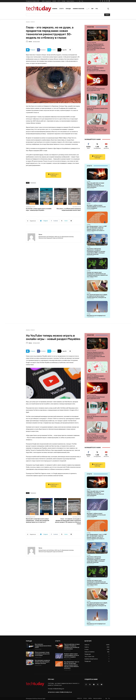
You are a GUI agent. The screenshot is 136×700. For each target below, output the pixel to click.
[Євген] (27, 42)
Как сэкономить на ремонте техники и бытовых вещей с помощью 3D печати (42, 662)
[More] (70, 49)
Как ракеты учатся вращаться (96, 315)
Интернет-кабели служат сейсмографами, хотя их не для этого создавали (96, 207)
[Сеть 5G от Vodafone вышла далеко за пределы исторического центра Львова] (97, 59)
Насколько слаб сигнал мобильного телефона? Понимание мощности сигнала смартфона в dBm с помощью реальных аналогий (96, 251)
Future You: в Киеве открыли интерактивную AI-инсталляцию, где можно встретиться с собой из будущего (97, 130)
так (88, 143)
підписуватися (106, 143)
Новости (33, 21)
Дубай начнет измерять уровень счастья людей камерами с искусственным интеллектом (74, 197)
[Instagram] (102, 1)
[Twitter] (105, 1)
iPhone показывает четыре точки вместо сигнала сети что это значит (42, 654)
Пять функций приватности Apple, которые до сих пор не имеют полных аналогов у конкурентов (97, 296)
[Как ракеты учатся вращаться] (97, 306)
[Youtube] (109, 1)
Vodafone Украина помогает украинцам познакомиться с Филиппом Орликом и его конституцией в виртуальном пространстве (96, 46)
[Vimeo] (107, 1)
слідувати (97, 143)
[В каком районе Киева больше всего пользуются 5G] (97, 80)
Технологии (33, 182)
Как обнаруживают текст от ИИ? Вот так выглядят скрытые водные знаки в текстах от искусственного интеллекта (97, 228)
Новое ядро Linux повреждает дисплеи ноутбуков (32, 196)
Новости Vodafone (91, 42)
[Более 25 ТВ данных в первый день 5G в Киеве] (97, 99)
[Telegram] (93, 684)
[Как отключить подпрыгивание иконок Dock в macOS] (30, 646)
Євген (30, 41)
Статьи (88, 181)
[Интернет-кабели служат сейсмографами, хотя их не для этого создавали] (97, 196)
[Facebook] (100, 1)
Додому (28, 21)
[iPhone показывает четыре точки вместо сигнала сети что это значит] (30, 654)
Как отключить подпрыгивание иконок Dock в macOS (43, 646)
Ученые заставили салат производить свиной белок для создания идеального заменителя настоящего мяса (97, 274)
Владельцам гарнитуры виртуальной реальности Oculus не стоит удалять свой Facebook (60, 197)
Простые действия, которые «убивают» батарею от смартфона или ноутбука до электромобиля (95, 185)
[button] (108, 8)
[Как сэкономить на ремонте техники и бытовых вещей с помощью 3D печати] (30, 662)
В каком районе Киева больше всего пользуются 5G (96, 89)
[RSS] (89, 684)
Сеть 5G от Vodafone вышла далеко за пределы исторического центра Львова (96, 69)
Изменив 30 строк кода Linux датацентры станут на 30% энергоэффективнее (46, 197)
